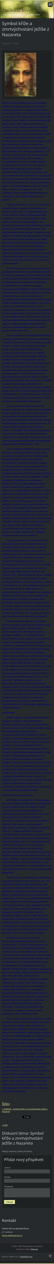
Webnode (34, 1249)
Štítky (5, 1104)
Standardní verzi (26, 1257)
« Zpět (4, 1125)
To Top (50, 1256)
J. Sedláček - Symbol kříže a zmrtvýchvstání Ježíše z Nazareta (25, 1110)
